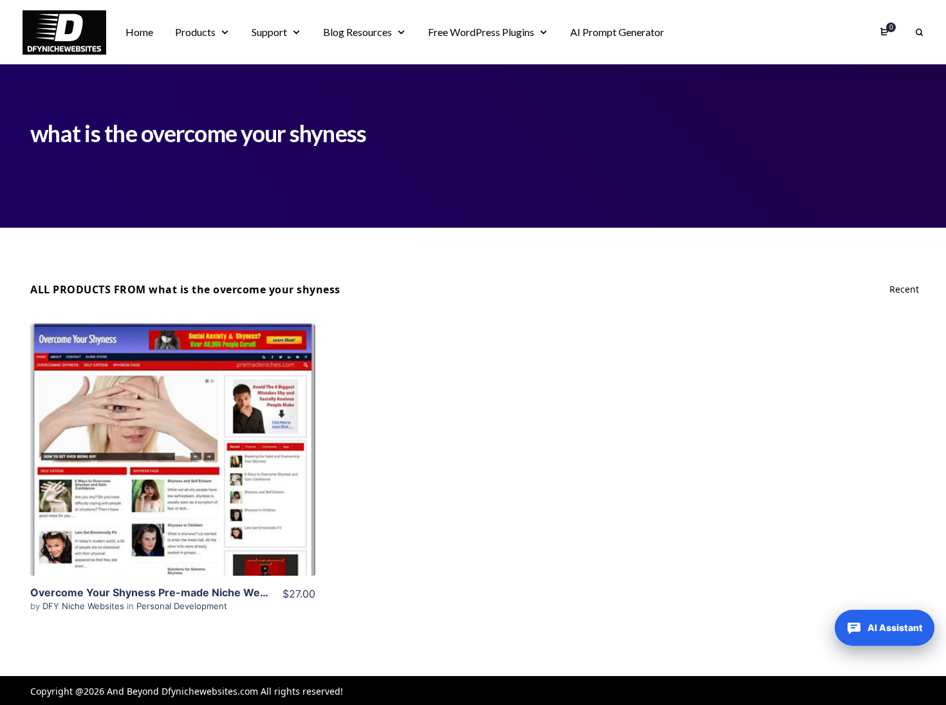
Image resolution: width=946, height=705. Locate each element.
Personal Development (181, 606)
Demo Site (173, 469)
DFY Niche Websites (84, 606)
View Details (172, 430)
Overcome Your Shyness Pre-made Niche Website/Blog (170, 592)
